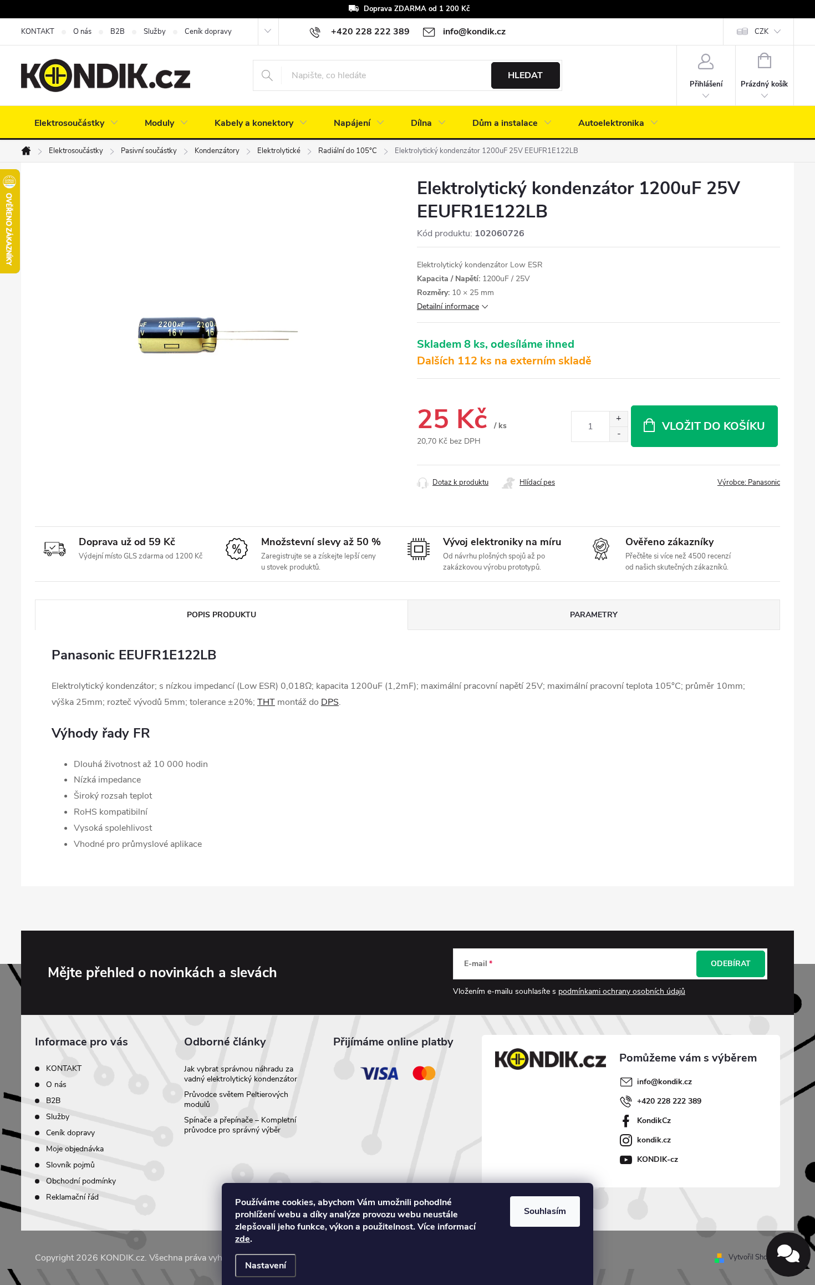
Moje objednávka (75, 1149)
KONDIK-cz (657, 1159)
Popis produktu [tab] (221, 615)
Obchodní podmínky (81, 1181)
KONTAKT (37, 32)
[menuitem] (76, 123)
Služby (155, 32)
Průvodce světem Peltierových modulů (236, 1099)
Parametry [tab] (594, 615)
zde (242, 1239)
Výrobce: (748, 482)
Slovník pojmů (70, 1165)
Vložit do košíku (713, 426)
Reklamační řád (72, 1197)
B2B (117, 32)
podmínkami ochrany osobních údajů (621, 991)
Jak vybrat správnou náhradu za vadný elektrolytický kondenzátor (240, 1074)
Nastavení (265, 1265)
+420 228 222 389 (669, 1101)
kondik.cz (654, 1140)
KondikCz (654, 1120)
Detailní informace (448, 306)
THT (266, 702)
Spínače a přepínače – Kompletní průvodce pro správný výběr (240, 1125)
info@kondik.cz (664, 1081)
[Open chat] (788, 1254)
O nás (82, 32)
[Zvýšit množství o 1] (618, 419)
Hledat (525, 75)
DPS (330, 702)
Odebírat (731, 963)
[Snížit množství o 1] (618, 433)
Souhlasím (545, 1211)
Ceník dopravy (208, 32)
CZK (761, 32)
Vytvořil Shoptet (754, 1257)
